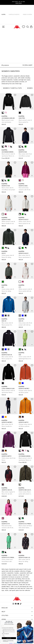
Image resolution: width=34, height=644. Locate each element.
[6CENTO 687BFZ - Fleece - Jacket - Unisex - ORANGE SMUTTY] (20, 383)
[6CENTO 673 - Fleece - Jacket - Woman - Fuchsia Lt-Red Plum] (23, 282)
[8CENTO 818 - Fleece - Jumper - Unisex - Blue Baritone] (20, 146)
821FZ (8, 254)
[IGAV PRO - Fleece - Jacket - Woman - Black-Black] (20, 113)
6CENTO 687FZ (25, 423)
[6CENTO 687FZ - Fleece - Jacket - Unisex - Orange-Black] (20, 417)
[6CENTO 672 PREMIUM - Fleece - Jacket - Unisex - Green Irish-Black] (23, 518)
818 (25, 356)
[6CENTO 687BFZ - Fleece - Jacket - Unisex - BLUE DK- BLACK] (23, 383)
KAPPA (3, 14)
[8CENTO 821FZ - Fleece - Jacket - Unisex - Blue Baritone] (25, 214)
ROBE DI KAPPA (27, 14)
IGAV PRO (25, 119)
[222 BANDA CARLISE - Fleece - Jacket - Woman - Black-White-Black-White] (3, 113)
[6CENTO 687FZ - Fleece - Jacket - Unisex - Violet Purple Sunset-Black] (23, 417)
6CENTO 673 (8, 525)
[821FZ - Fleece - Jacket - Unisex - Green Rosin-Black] (23, 214)
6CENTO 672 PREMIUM (25, 525)
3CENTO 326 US (8, 491)
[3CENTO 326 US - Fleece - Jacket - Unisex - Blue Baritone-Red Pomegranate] (3, 484)
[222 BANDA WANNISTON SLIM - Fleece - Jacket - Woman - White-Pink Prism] (8, 146)
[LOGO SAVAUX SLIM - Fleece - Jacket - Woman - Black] (3, 383)
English (5, 608)
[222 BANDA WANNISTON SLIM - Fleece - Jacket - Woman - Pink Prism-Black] (6, 146)
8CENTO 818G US (24, 558)
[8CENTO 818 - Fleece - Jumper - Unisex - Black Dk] (23, 146)
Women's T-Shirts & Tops (12, 88)
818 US (7, 322)
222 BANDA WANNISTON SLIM (8, 153)
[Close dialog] (32, 621)
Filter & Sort (27, 65)
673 (25, 288)
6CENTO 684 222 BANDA (25, 491)
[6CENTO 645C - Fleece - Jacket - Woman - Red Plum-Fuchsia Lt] (20, 180)
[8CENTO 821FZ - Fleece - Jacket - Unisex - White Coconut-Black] (20, 214)
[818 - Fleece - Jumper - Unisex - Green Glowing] (25, 146)
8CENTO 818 (25, 153)
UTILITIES (5, 615)
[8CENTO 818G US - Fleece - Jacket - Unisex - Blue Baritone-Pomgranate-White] (20, 552)
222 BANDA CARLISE (8, 119)
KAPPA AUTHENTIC (14, 14)
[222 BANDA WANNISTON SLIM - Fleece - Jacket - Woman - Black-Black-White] (11, 146)
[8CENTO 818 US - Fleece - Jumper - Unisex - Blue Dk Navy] (6, 315)
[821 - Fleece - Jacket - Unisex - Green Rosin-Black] (3, 282)
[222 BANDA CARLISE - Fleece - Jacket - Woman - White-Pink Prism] (6, 113)
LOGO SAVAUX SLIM (8, 389)
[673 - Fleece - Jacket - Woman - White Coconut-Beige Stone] (20, 282)
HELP (3, 611)
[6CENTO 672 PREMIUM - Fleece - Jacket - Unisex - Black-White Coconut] (20, 518)
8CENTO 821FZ (25, 220)
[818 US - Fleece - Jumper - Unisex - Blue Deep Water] (3, 315)
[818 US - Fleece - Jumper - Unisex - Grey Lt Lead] (8, 315)
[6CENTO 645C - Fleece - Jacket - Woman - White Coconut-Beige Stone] (23, 180)
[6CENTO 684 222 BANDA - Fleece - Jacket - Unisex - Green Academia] (20, 484)
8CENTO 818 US (7, 356)
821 (8, 288)
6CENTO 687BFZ (25, 389)
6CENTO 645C (24, 187)
